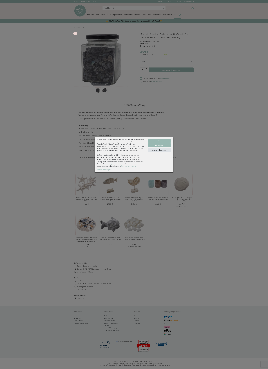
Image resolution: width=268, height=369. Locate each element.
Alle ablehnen (159, 145)
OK (159, 140)
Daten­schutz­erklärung (128, 166)
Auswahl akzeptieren (159, 150)
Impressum (113, 164)
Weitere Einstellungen (104, 170)
